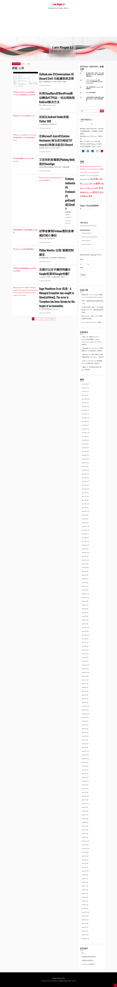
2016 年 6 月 (85, 684)
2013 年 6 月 (85, 819)
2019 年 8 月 (85, 568)
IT (86, 172)
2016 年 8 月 (85, 676)
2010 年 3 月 (85, 931)
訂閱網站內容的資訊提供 (89, 957)
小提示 (83, 184)
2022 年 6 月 (85, 485)
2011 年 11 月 (85, 875)
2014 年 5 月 (85, 778)
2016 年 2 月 (85, 699)
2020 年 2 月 (85, 545)
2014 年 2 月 (85, 789)
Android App (88, 166)
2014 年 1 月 (85, 793)
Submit (83, 275)
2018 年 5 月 (85, 613)
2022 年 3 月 (85, 493)
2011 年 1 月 (85, 909)
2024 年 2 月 (85, 429)
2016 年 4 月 (85, 691)
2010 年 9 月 (85, 916)
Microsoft (91, 172)
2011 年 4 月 (85, 897)
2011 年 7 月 (85, 886)
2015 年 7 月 (85, 725)
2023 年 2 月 (85, 463)
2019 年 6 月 (85, 572)
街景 (91, 193)
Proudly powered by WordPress (49, 981)
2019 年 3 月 (85, 583)
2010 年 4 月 (85, 927)
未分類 (87, 188)
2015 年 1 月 (85, 748)
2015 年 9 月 (85, 718)
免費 (91, 179)
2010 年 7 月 (85, 920)
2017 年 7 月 (85, 643)
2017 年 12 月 (85, 628)
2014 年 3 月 (85, 785)
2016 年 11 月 (85, 669)
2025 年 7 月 (85, 403)
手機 (102, 184)
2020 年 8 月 (85, 538)
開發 (84, 196)
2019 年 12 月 (85, 553)
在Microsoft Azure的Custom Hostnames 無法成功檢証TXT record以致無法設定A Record (56, 140)
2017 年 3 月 (85, 658)
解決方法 (97, 192)
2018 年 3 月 (85, 616)
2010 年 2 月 (85, 935)
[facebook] (83, 151)
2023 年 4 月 (85, 459)
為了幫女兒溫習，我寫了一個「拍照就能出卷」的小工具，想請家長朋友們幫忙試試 (95, 74)
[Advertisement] (58, 25)
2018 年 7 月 (85, 605)
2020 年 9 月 (85, 534)
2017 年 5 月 (85, 650)
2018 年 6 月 (85, 609)
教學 (81, 188)
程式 (86, 192)
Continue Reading (45, 85)
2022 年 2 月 (85, 497)
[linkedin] (92, 151)
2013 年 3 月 (85, 830)
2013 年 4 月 (85, 826)
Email (82, 268)
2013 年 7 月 (85, 815)
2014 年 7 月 (85, 770)
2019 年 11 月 (85, 557)
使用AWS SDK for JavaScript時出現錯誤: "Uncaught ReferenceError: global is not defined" (91, 339)
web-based (93, 175)
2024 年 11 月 (85, 410)
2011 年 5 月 (85, 894)
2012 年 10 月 (85, 849)
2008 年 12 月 (85, 939)
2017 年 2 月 (85, 661)
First (81, 264)
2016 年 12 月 (85, 665)
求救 (91, 188)
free (98, 169)
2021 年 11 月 (85, 508)
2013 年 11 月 (85, 800)
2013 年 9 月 (85, 808)
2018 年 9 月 (85, 601)
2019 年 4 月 (85, 579)
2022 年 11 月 (85, 470)
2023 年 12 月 (85, 433)
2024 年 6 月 (85, 422)
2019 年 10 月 (85, 560)
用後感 (82, 192)
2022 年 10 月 (85, 474)
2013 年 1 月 (85, 838)
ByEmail (82, 169)
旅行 (84, 188)
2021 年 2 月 (85, 523)
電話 (87, 196)
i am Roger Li (58, 4)
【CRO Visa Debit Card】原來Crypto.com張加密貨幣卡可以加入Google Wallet (94, 81)
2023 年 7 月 (85, 448)
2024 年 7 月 (85, 418)
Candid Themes (71, 981)
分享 (95, 179)
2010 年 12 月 (85, 912)
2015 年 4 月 (85, 736)
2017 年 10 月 (85, 635)
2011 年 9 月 (85, 879)
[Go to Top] (115, 985)
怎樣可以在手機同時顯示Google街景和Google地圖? (55, 271)
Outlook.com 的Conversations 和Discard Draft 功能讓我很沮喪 (56, 76)
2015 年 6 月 (85, 729)
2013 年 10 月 (85, 804)
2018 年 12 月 (85, 594)
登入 (83, 953)
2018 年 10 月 (85, 598)
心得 (93, 184)
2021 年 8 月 (85, 515)
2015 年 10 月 (85, 714)
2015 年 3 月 (85, 740)
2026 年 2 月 (85, 392)
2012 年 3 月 (85, 864)
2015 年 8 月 (85, 721)
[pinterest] (102, 151)
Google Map (82, 172)
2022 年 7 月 (85, 482)
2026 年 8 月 (85, 384)
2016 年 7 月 (85, 680)
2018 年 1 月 (85, 624)
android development (97, 166)
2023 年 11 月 (85, 437)
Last (88, 264)
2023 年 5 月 (85, 455)
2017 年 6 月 (85, 646)
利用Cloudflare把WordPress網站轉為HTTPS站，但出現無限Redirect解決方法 (57, 97)
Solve (86, 175)
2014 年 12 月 (85, 751)
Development (93, 169)
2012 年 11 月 (85, 845)
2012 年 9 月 (85, 852)
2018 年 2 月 (85, 620)
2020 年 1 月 (85, 549)
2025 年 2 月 (85, 407)
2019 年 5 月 (85, 575)
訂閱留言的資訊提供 (87, 961)
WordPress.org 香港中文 (88, 964)
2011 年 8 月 (85, 882)
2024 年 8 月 (85, 414)
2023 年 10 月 (85, 440)
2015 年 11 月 (85, 710)
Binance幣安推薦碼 (90, 93)
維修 (89, 193)
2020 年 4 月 (85, 542)
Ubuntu (88, 175)
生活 (101, 188)
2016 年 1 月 (85, 703)
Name (82, 259)
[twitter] (88, 151)
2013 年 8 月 (85, 811)
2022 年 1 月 (85, 500)
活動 (93, 188)
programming (96, 172)
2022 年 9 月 (85, 478)
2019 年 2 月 (85, 586)
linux (88, 172)
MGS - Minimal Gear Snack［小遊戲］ (92, 322)
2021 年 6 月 (85, 519)
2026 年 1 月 (85, 395)
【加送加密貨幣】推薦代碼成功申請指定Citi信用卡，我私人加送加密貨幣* (95, 99)
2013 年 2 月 (85, 834)
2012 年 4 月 (85, 860)
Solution (82, 175)
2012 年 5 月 (85, 856)
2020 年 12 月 (85, 527)
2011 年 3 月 (85, 901)
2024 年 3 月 (85, 425)
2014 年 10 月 (85, 759)
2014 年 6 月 (85, 774)
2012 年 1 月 (85, 867)
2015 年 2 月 (85, 744)
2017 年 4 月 (85, 654)
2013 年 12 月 (85, 796)
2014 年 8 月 (85, 766)
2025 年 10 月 (85, 399)
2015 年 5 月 (85, 733)
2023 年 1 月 (85, 467)
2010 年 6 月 (85, 924)
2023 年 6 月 (85, 452)
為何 (96, 188)
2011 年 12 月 (85, 871)
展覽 (87, 184)
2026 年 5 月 (85, 388)
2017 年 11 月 (85, 631)
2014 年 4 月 (85, 781)
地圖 (99, 179)
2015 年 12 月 (85, 706)
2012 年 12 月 (85, 841)
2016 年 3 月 (85, 695)
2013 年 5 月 (85, 823)
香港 (90, 196)
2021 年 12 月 (85, 504)
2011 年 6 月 (85, 890)
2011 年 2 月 (85, 905)
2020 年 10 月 (85, 530)
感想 (97, 184)
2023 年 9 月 (85, 444)
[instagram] (97, 151)
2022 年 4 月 (85, 489)
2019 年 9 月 (85, 564)
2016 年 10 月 (85, 673)
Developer (87, 169)
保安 (89, 179)
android (82, 166)
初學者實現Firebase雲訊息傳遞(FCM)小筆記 (56, 233)
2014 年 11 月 (85, 755)
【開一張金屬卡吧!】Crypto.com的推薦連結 (94, 88)
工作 (90, 183)
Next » (53, 319)
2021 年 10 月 (85, 512)
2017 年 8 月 (85, 639)
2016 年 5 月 (85, 688)
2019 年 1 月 (85, 590)
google (101, 169)
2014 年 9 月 (85, 763)
